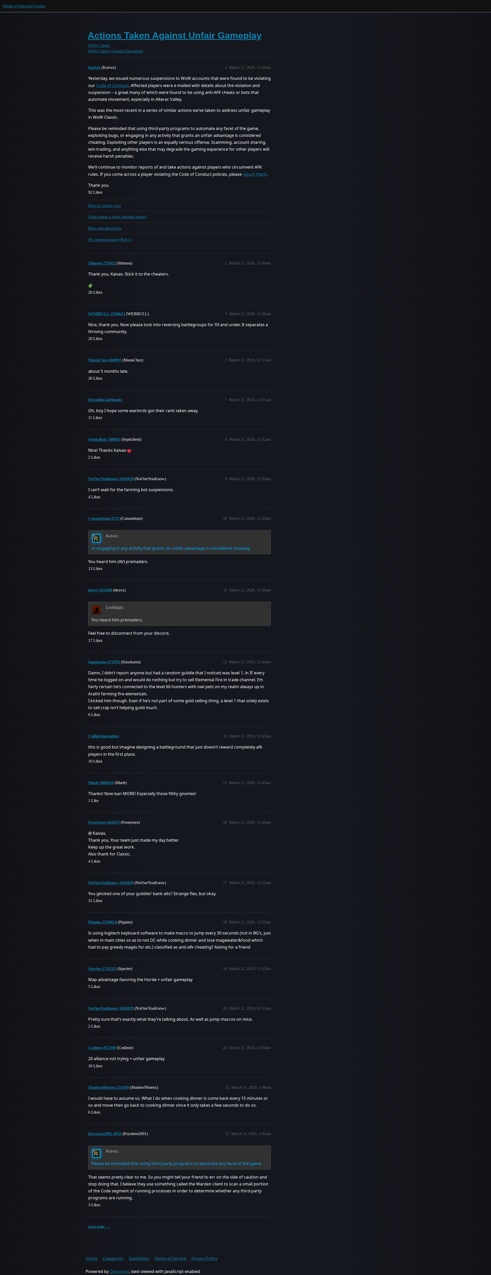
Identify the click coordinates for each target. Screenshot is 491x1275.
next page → (99, 1226)
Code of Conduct (112, 85)
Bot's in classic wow (104, 205)
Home (91, 1258)
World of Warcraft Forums (24, 6)
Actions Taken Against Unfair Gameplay (175, 35)
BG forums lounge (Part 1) (109, 239)
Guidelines (139, 1258)
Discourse (119, 1271)
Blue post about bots (104, 228)
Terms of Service (170, 1258)
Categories (113, 1258)
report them (254, 174)
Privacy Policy (204, 1258)
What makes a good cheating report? (117, 217)
